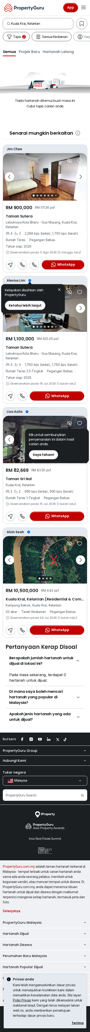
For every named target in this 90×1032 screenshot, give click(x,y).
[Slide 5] (48, 195)
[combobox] (42, 24)
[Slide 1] (34, 195)
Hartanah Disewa (17, 944)
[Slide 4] (45, 195)
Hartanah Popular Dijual (23, 967)
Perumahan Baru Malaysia (25, 956)
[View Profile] (45, 149)
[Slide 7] (55, 195)
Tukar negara (14, 772)
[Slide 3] (41, 195)
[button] (9, 51)
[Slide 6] (52, 195)
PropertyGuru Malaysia (22, 922)
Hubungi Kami (14, 760)
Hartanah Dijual (16, 933)
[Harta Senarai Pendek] (79, 160)
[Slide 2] (37, 195)
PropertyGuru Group (20, 750)
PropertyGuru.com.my (19, 866)
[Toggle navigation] (83, 7)
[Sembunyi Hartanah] (69, 160)
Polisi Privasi (22, 1000)
